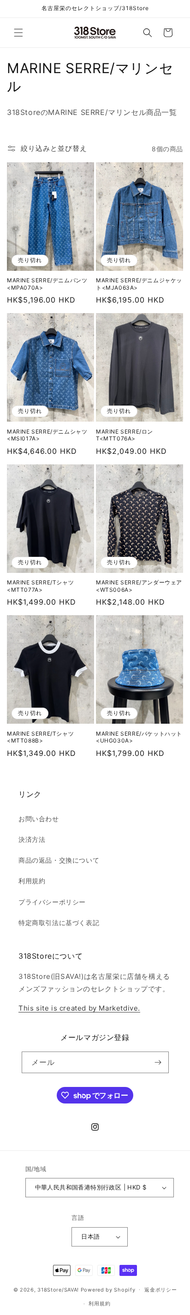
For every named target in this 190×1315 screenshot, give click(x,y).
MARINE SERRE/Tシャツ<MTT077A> (40, 586)
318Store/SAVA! (58, 1289)
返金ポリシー (160, 1289)
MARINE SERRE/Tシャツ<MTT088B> (40, 737)
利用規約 (31, 881)
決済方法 (31, 839)
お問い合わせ (38, 819)
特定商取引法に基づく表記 (58, 922)
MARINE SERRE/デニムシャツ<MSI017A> (47, 435)
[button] (18, 33)
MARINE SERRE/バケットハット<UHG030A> (139, 737)
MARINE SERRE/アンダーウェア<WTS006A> (139, 586)
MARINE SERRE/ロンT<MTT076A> (124, 435)
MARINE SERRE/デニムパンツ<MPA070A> (47, 284)
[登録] (158, 1062)
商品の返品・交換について (58, 860)
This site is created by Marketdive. (79, 1008)
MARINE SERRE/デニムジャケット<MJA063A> (139, 284)
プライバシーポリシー (52, 902)
